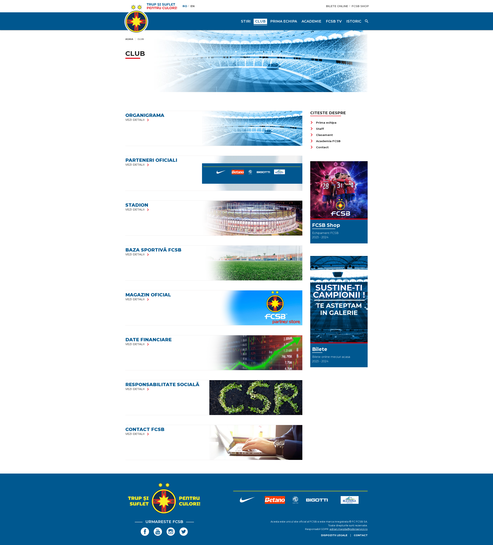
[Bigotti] (317, 500)
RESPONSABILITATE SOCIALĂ (162, 384)
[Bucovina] (350, 500)
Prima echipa (323, 122)
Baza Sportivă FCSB (153, 250)
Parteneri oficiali (151, 160)
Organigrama (144, 115)
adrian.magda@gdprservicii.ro (349, 529)
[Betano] (275, 500)
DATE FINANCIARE (148, 339)
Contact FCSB (144, 429)
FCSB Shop (360, 6)
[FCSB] (164, 514)
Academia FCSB (325, 141)
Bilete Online (337, 6)
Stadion (136, 205)
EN (192, 6)
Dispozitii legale (334, 535)
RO (185, 6)
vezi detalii (137, 120)
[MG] (295, 500)
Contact (319, 147)
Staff (317, 129)
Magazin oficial (148, 295)
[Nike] (247, 500)
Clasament (321, 135)
